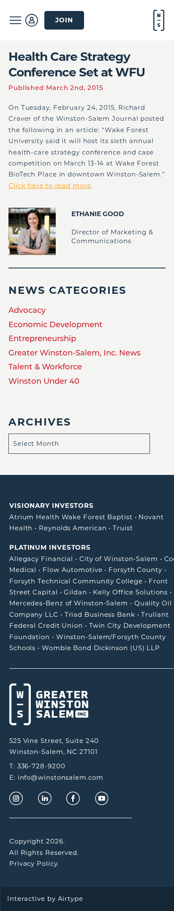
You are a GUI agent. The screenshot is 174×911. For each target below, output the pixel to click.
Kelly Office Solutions (130, 592)
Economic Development (55, 324)
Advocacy (27, 310)
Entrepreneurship (42, 338)
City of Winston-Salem (118, 559)
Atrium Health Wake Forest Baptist (71, 517)
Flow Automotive (73, 570)
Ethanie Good (97, 214)
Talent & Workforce (45, 366)
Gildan (75, 592)
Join (64, 20)
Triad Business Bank (100, 614)
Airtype (70, 899)
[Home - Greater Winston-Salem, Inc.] (158, 20)
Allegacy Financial (41, 559)
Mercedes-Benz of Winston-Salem (68, 603)
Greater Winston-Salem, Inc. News (74, 353)
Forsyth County (135, 570)
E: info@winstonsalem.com (56, 777)
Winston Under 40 (43, 381)
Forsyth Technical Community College (76, 581)
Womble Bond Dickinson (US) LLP (101, 648)
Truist (123, 528)
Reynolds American (72, 528)
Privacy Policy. (34, 863)
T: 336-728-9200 (37, 766)
